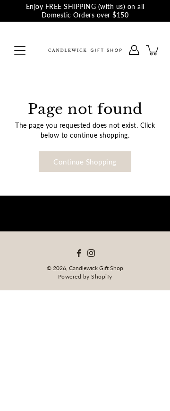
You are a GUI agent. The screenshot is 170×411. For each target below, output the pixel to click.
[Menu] (19, 50)
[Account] (134, 50)
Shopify (101, 276)
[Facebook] (79, 253)
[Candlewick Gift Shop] (85, 50)
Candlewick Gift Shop (96, 267)
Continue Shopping (85, 161)
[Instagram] (91, 253)
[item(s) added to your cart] (153, 50)
